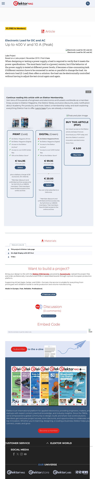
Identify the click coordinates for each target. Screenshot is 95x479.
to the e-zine (28, 349)
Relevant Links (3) (18, 245)
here (48, 58)
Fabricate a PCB (49, 294)
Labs (7, 56)
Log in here (40, 108)
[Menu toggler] (3, 3)
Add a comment (49, 316)
